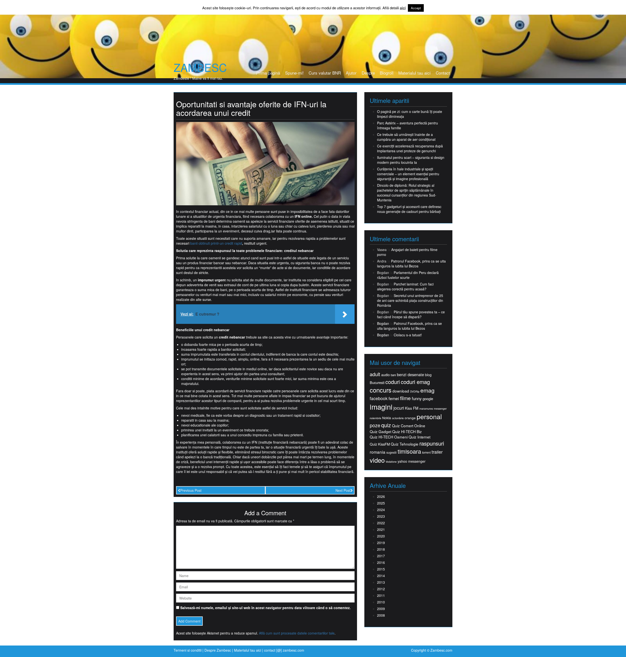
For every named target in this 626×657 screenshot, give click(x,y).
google (428, 398)
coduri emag (415, 381)
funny (417, 398)
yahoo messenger (411, 461)
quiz (386, 425)
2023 (381, 516)
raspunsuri (431, 443)
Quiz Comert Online (408, 425)
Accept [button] (416, 8)
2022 (381, 522)
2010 (381, 602)
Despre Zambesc (217, 650)
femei (394, 398)
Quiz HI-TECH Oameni (389, 436)
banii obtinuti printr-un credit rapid (216, 243)
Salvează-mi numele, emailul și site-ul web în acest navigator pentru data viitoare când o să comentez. (265, 607)
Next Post (342, 490)
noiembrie (375, 418)
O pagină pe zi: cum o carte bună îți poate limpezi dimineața (409, 114)
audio (385, 374)
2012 (381, 588)
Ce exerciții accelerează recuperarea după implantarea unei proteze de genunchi (410, 148)
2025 (381, 503)
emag (427, 390)
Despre (368, 73)
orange (410, 418)
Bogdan (383, 323)
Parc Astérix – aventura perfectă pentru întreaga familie (407, 125)
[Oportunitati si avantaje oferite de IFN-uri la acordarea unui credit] (265, 163)
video (377, 460)
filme (405, 398)
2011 (381, 595)
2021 (381, 529)
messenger (440, 408)
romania (377, 452)
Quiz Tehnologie (404, 444)
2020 (381, 536)
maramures (426, 408)
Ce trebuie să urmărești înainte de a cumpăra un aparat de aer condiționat (406, 137)
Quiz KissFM (380, 444)
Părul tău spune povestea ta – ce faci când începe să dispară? (411, 314)
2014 (381, 575)
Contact (443, 73)
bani (393, 375)
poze (375, 425)
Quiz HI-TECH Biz (407, 431)
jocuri (398, 408)
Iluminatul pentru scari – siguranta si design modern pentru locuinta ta (410, 160)
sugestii (391, 452)
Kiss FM (411, 408)
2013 (381, 582)
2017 (381, 555)
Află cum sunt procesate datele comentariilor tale (297, 633)
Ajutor (351, 73)
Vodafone (391, 461)
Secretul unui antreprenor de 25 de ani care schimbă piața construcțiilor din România (410, 300)
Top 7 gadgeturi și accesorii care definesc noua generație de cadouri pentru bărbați (409, 209)
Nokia (386, 418)
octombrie (398, 418)
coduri (392, 381)
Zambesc (200, 67)
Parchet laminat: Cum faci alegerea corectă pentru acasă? (405, 286)
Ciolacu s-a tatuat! (408, 334)
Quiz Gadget (380, 431)
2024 (381, 509)
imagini (381, 407)
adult (375, 374)
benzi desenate (410, 374)
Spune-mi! (294, 73)
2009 (381, 608)
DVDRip (414, 391)
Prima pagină (268, 73)
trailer (437, 452)
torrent (426, 452)
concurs (380, 389)
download (400, 391)
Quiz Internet (419, 436)
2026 (381, 496)
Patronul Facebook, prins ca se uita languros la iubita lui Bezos (411, 263)
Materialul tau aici (414, 73)
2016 (381, 562)
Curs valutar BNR (325, 73)
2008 (381, 615)
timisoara (409, 451)
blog (428, 374)
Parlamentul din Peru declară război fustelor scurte (408, 275)
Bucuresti (377, 382)
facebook (379, 398)
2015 (381, 569)
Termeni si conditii (187, 650)
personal (429, 416)
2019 (381, 542)
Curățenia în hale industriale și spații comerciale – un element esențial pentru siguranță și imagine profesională (408, 173)
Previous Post (190, 490)
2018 (381, 549)
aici (403, 8)
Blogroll (386, 73)
